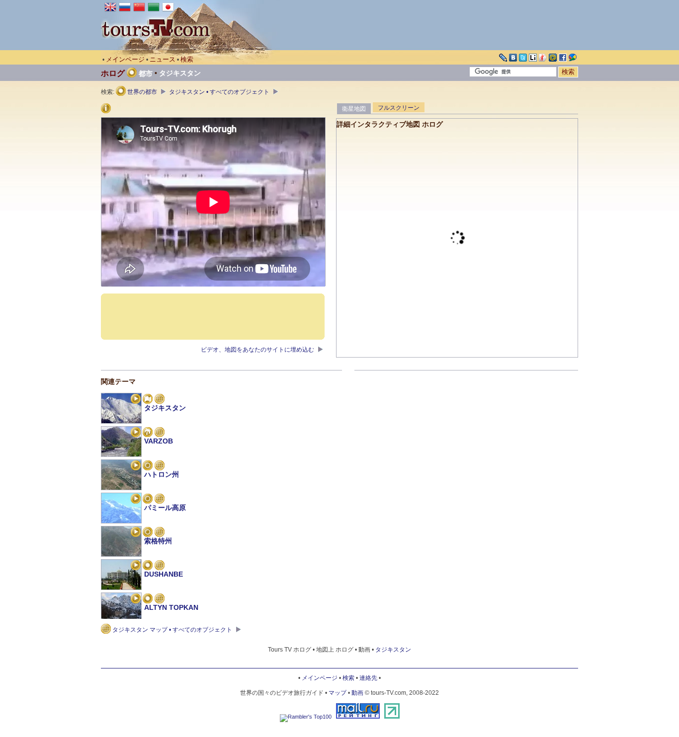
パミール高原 (165, 508)
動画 (357, 692)
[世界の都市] (148, 566)
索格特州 (158, 541)
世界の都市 (142, 91)
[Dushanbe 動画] (136, 566)
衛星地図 (354, 108)
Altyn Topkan (171, 607)
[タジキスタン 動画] (136, 400)
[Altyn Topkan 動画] (136, 599)
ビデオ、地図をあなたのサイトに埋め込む (258, 349)
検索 (186, 59)
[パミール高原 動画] (136, 500)
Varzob (158, 441)
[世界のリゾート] (148, 433)
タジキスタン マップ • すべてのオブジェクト (172, 629)
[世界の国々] (148, 400)
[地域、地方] (148, 466)
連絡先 (368, 677)
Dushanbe (163, 574)
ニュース (162, 59)
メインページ (125, 59)
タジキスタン (180, 73)
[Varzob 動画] (136, 433)
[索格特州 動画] (136, 533)
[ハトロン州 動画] (136, 466)
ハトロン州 (161, 474)
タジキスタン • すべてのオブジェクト (220, 91)
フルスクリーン (399, 107)
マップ (337, 692)
